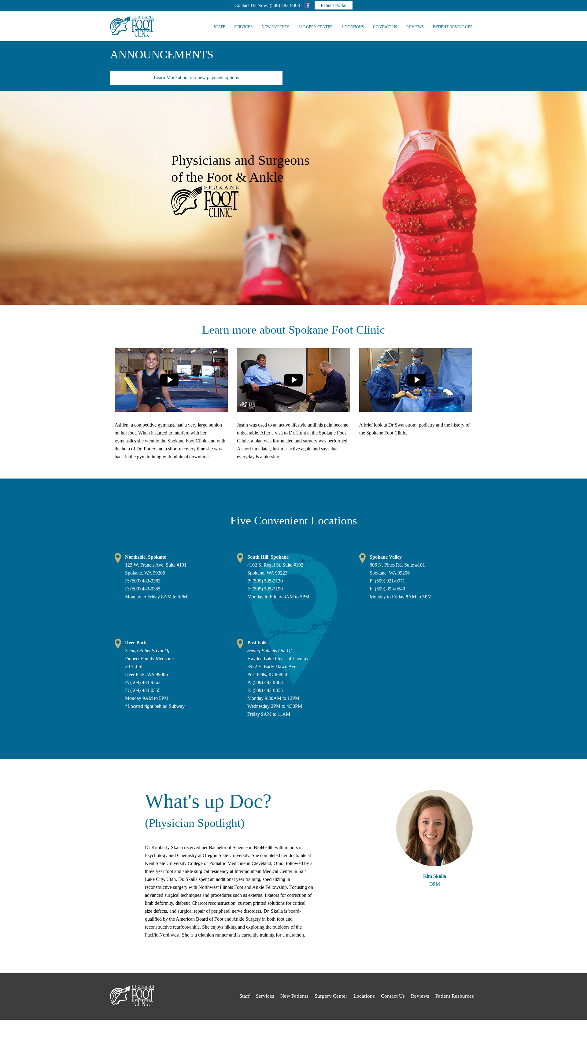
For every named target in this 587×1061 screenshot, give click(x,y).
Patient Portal (333, 5)
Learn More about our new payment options (196, 77)
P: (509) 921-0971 (387, 580)
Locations (353, 26)
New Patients (275, 26)
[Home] (132, 26)
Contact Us (385, 26)
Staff (219, 26)
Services (243, 26)
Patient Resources (452, 26)
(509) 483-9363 (285, 5)
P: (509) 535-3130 (265, 580)
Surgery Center (315, 26)
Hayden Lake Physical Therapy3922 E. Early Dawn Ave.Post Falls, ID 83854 (277, 658)
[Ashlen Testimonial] (171, 380)
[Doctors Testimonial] (293, 380)
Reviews (415, 26)
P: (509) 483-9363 (143, 580)
